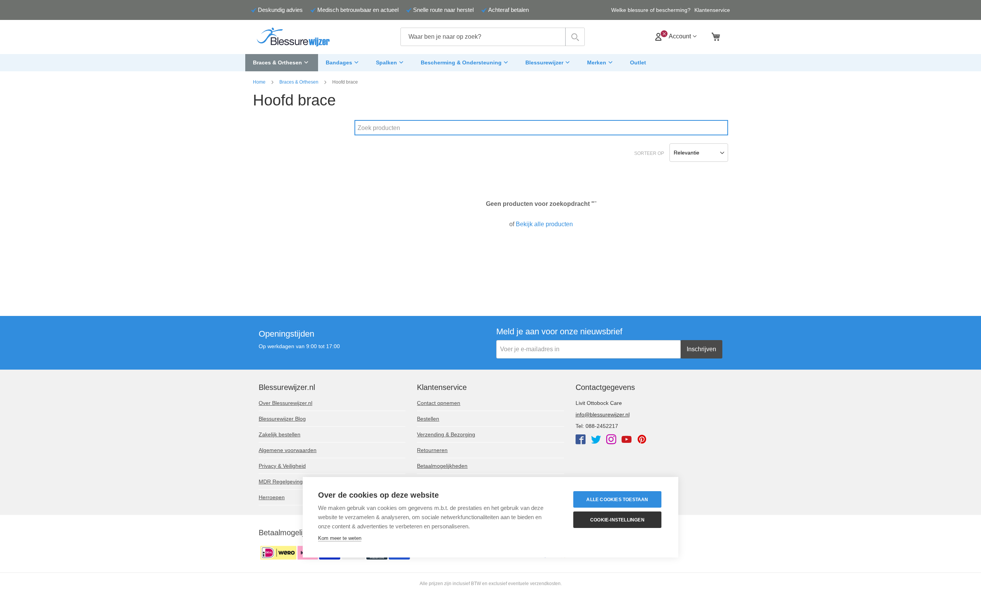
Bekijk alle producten (544, 224)
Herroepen (272, 497)
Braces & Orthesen (298, 82)
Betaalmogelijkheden (442, 466)
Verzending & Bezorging (446, 434)
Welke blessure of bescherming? (651, 10)
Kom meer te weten (339, 538)
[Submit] (575, 37)
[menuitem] (281, 63)
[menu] (490, 63)
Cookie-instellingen (617, 520)
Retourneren (432, 450)
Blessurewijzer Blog (282, 419)
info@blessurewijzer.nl (603, 414)
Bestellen (428, 419)
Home (259, 82)
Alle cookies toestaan (617, 499)
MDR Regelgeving (281, 482)
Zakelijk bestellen (279, 434)
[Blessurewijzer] (293, 37)
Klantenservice (712, 10)
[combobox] (492, 37)
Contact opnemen (438, 403)
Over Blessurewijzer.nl (285, 403)
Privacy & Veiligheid (282, 466)
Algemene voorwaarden (288, 450)
